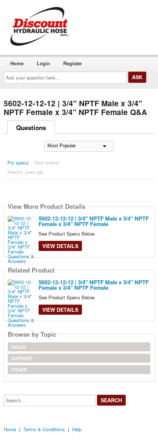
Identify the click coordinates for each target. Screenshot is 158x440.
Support (22, 358)
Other (19, 369)
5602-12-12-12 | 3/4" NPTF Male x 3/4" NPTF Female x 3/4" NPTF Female (94, 221)
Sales (18, 347)
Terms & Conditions (44, 429)
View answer (47, 162)
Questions (31, 127)
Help (77, 429)
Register (72, 63)
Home (17, 63)
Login (43, 63)
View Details (60, 245)
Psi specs (18, 162)
